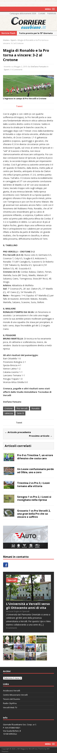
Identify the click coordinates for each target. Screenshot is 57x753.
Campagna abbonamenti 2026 (23, 13)
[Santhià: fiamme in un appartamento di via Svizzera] (30, 658)
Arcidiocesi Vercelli (11, 690)
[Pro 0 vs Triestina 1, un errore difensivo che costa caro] (9, 459)
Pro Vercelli (22, 408)
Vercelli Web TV (10, 707)
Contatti (41, 13)
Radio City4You (10, 703)
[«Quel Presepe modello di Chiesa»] (19, 641)
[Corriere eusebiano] (28, 23)
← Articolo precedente (18, 432)
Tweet (19, 106)
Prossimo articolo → (40, 435)
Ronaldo (35, 408)
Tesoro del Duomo (11, 699)
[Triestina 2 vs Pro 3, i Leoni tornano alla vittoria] (9, 487)
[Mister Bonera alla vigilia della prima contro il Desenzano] (19, 650)
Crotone (9, 408)
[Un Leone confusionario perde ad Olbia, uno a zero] (9, 473)
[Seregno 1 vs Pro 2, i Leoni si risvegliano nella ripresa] (9, 500)
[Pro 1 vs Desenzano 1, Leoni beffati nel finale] (41, 641)
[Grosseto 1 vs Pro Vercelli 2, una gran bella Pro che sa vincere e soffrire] (9, 514)
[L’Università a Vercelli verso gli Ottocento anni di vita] (28, 598)
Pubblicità (51, 13)
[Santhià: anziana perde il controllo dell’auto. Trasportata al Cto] (8, 658)
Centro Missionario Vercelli (15, 694)
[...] (42, 624)
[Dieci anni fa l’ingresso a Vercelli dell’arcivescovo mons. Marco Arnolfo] (8, 641)
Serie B (20, 413)
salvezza (9, 413)
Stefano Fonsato (38, 66)
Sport (6, 69)
